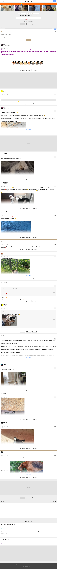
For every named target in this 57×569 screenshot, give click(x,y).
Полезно (29, 70)
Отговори (22, 497)
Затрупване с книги (5, 539)
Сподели (35, 24)
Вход (54, 1)
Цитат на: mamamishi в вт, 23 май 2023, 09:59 (11, 288)
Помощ (34, 564)
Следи (28, 24)
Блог (48, 564)
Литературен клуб (4, 543)
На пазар (2, 528)
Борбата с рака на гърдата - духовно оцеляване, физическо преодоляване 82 (20, 531)
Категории (38, 564)
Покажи (28, 39)
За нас (9, 564)
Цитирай (35, 70)
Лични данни (23, 564)
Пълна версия (44, 564)
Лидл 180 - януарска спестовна (8, 524)
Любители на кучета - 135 (28, 15)
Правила (18, 564)
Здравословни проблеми (5, 535)
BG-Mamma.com (31, 566)
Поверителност (29, 564)
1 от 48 (28, 27)
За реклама (13, 564)
